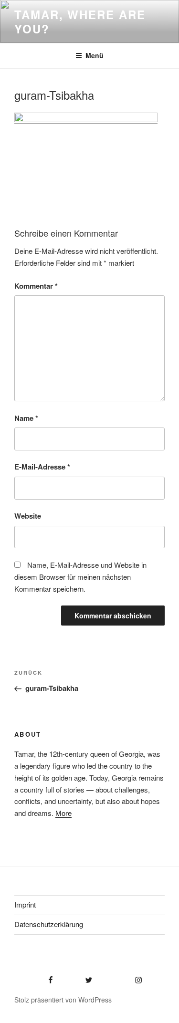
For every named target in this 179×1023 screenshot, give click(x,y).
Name (26, 418)
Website (27, 516)
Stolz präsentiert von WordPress (63, 999)
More (63, 813)
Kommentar (36, 286)
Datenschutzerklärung (48, 924)
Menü (94, 55)
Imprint (25, 904)
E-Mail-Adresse (42, 466)
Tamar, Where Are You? (80, 21)
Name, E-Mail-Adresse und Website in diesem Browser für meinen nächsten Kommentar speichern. (80, 577)
